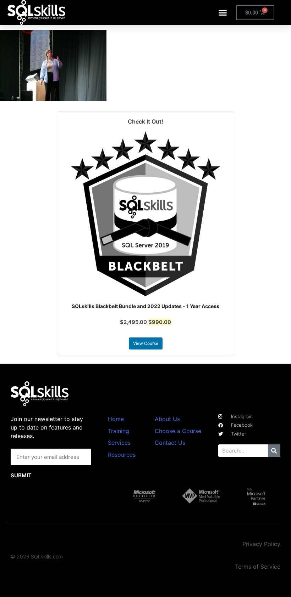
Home (116, 418)
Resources (122, 454)
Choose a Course (178, 430)
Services (119, 442)
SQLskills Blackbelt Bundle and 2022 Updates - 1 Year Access (145, 306)
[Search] (274, 450)
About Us (167, 418)
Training (118, 430)
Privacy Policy (261, 543)
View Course (145, 343)
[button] (223, 12)
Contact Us (170, 442)
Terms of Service (257, 566)
